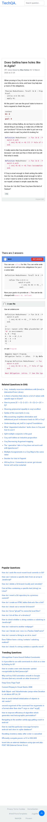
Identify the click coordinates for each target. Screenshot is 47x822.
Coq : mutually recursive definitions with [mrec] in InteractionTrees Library (24, 390)
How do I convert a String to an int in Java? (19, 635)
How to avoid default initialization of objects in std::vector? (20, 700)
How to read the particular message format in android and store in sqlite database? (20, 728)
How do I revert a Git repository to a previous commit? (20, 596)
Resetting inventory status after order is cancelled (22, 734)
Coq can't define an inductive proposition (20, 438)
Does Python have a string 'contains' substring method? (20, 641)
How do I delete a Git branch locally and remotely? (22, 584)
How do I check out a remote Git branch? (18, 607)
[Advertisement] (23, 32)
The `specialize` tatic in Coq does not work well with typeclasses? (23, 446)
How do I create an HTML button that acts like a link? (23, 602)
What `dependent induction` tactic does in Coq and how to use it (24, 428)
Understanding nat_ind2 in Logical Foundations (23, 423)
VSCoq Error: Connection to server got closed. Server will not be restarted (23, 463)
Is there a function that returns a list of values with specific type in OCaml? (24, 397)
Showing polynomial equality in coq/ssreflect (22, 409)
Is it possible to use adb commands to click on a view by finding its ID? (23, 663)
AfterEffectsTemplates (18, 814)
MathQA (18, 818)
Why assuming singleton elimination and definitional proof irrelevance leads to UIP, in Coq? (24, 418)
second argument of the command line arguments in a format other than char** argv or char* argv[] (23, 707)
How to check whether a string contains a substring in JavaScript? (23, 621)
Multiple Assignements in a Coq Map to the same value (24, 453)
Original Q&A (40, 199)
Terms (15, 809)
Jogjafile (34, 814)
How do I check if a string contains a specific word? (23, 647)
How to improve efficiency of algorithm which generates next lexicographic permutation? (20, 714)
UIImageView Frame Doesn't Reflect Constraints (21, 657)
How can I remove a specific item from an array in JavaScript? (22, 578)
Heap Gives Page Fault (11, 683)
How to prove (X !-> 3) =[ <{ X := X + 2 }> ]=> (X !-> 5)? (24, 404)
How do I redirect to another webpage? (17, 627)
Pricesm (29, 818)
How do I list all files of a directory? (16, 615)
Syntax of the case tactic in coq (16, 413)
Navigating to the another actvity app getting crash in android (23, 721)
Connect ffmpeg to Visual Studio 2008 (17, 687)
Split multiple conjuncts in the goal (18, 434)
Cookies (22, 809)
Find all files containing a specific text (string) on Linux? (21, 589)
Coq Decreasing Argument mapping (18, 442)
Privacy (10, 809)
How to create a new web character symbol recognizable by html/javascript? (19, 670)
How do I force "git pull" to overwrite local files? (21, 611)
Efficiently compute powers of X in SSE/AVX (19, 738)
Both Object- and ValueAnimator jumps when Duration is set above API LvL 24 (23, 693)
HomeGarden (32, 809)
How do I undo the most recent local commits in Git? (23, 573)
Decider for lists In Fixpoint (15, 459)
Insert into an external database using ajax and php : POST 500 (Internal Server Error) (23, 743)
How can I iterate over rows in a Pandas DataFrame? (23, 631)
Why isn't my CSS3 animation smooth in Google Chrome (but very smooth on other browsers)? (21, 677)
